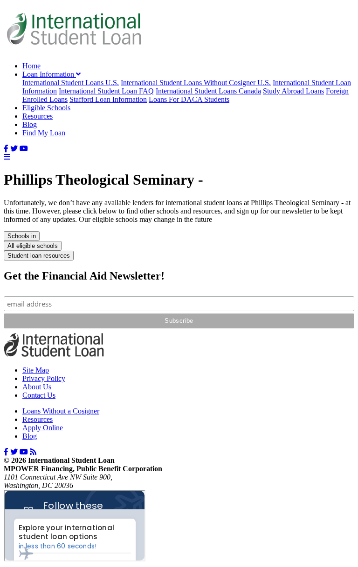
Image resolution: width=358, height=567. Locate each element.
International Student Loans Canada (208, 91)
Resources (37, 116)
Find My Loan (43, 133)
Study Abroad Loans (293, 91)
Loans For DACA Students (189, 99)
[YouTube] (24, 149)
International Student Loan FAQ (106, 91)
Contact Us (38, 395)
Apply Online (42, 428)
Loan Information (49, 74)
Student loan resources (38, 255)
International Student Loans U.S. (70, 83)
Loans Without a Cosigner (60, 411)
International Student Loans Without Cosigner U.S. (196, 83)
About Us (36, 387)
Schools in (21, 236)
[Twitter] (14, 149)
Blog (29, 124)
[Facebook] (6, 149)
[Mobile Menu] (7, 157)
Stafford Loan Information (108, 99)
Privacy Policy (43, 378)
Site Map (35, 370)
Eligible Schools (46, 108)
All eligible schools (32, 245)
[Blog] (33, 452)
